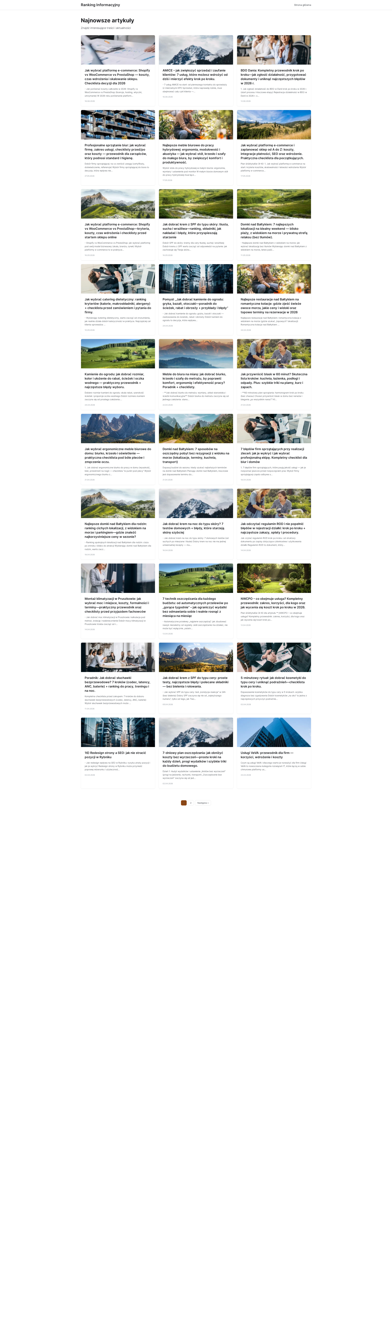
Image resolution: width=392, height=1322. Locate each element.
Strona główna (302, 4)
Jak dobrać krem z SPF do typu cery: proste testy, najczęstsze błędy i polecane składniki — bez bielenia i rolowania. (195, 682)
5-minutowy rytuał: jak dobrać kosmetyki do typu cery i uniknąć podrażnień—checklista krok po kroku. (273, 682)
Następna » (203, 803)
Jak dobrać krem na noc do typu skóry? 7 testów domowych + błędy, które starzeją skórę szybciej (193, 528)
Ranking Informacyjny (100, 5)
